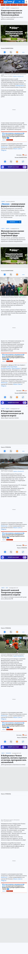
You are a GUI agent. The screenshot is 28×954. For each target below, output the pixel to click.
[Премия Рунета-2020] (13, 1)
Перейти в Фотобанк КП (18, 76)
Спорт (7, 587)
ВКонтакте (4, 147)
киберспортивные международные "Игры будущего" (11, 367)
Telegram (3, 150)
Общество (7, 228)
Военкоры (20, 4)
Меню (1, 1)
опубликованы (19, 85)
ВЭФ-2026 (8, 4)
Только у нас (14, 4)
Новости (3, 4)
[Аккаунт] (26, 1)
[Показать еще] (23, 52)
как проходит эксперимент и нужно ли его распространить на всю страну (13, 136)
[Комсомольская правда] (8, 2)
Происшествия (8, 753)
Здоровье (3, 201)
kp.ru (25, 155)
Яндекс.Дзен (17, 149)
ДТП (4, 907)
